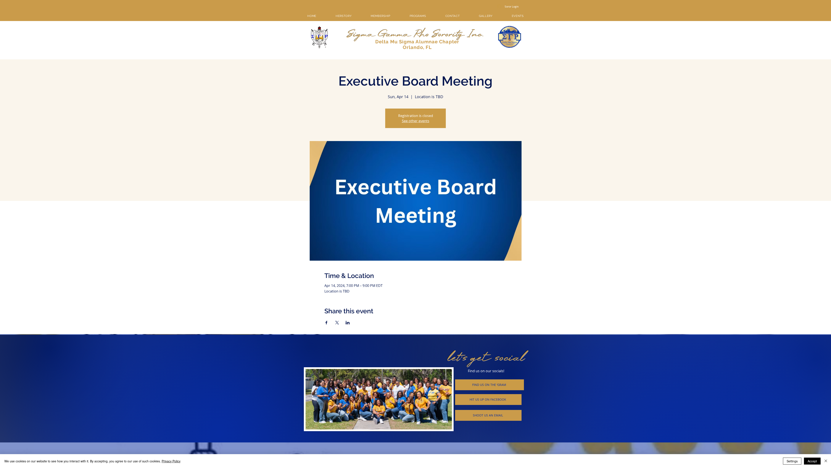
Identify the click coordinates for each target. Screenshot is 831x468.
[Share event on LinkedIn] (348, 322)
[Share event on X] (337, 322)
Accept (812, 461)
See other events (415, 121)
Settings (792, 461)
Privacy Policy (171, 461)
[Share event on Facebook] (326, 322)
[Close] (825, 461)
